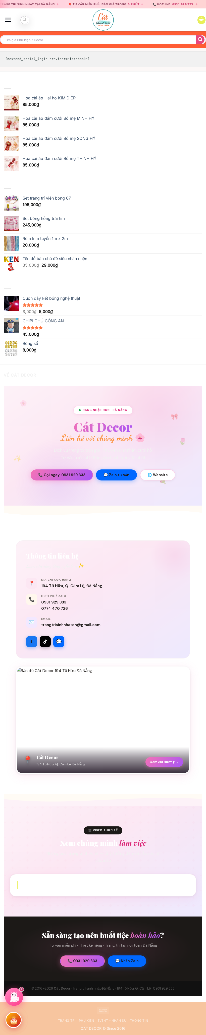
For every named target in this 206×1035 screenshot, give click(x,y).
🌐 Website (157, 475)
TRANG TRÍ (67, 1020)
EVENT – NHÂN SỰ (111, 1020)
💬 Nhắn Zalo (127, 961)
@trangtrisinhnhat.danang (103, 885)
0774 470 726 (54, 608)
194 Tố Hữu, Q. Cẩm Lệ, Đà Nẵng (71, 585)
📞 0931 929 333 (82, 961)
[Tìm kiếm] (24, 20)
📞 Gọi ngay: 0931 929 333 (61, 475)
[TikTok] (45, 641)
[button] (8, 20)
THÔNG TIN (139, 1020)
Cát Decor (62, 988)
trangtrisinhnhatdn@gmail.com (70, 624)
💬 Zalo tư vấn (116, 475)
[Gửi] (200, 39)
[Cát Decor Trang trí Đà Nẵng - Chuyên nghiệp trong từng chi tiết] (103, 20)
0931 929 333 (147, 4)
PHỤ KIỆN (86, 1020)
